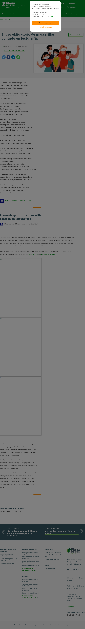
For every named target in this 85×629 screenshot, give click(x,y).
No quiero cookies (45, 27)
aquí (51, 16)
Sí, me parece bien (45, 23)
